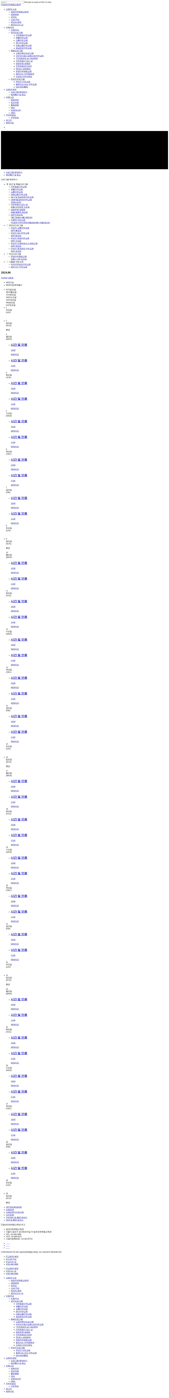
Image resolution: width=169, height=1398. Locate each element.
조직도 (14, 17)
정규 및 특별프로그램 (18, 184)
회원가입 (10, 123)
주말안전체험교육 (24, 71)
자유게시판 (16, 110)
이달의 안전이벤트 (24, 77)
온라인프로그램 (18, 79)
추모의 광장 (16, 22)
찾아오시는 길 (17, 25)
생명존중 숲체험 (23, 64)
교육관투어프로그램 (25, 53)
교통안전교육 (22, 40)
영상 (13, 108)
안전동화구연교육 (24, 35)
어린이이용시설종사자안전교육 (30, 56)
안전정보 (15, 118)
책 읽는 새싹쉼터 (23, 69)
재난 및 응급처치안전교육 (22, 197)
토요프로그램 (15, 254)
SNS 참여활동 (22, 87)
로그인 (9, 120)
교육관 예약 (11, 89)
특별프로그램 (17, 51)
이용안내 (10, 27)
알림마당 (15, 100)
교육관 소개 (11, 9)
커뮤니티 (10, 97)
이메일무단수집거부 (15, 1212)
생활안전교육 (22, 38)
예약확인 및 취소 (18, 95)
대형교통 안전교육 (19, 194)
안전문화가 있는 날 (24, 61)
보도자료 (15, 102)
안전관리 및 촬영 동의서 (16, 1217)
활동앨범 (15, 105)
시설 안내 (15, 20)
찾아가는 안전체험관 (25, 74)
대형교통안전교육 (24, 45)
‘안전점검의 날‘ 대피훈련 (27, 58)
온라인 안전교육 (23, 82)
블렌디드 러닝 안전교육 (26, 84)
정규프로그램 (17, 33)
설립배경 (15, 14)
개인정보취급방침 (14, 1207)
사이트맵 (10, 1215)
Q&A (13, 113)
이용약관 (10, 1210)
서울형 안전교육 (16, 262)
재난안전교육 (22, 43)
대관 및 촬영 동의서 (14, 1220)
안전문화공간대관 (24, 66)
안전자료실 (11, 115)
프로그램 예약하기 (19, 92)
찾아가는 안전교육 (19, 267)
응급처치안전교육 (24, 48)
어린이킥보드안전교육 (21, 264)
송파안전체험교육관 (20, 12)
